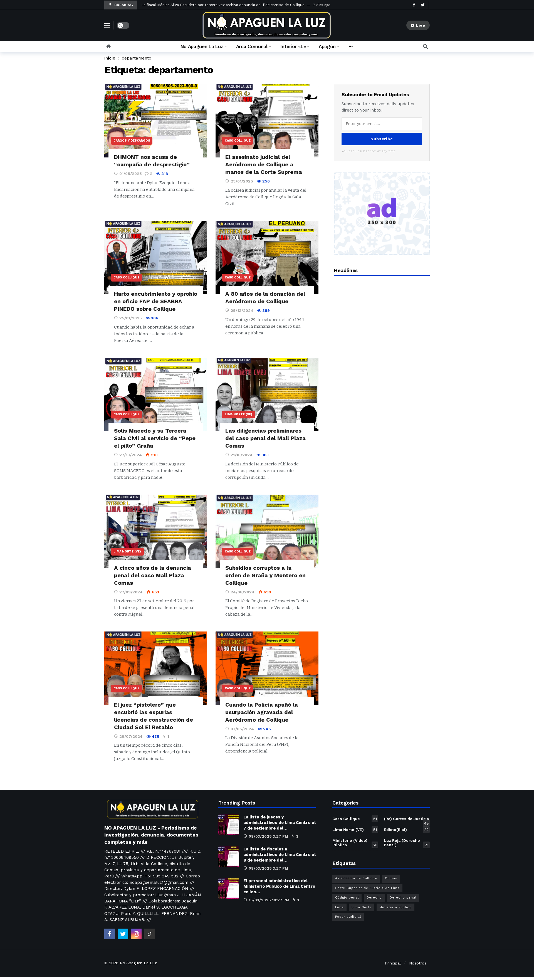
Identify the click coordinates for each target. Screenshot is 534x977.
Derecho (374, 897)
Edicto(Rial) (406, 829)
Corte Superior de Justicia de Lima (367, 888)
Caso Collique (237, 140)
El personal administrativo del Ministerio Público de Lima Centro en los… (279, 886)
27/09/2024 (131, 592)
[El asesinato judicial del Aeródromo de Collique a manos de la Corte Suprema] (267, 121)
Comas (391, 878)
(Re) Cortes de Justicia (406, 819)
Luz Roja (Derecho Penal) (406, 842)
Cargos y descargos (131, 140)
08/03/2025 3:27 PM (268, 836)
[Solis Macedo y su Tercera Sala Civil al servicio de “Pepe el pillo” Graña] (155, 394)
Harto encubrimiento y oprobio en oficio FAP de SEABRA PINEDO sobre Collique (155, 301)
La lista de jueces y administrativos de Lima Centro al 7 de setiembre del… (279, 823)
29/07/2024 (131, 736)
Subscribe (381, 139)
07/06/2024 (242, 729)
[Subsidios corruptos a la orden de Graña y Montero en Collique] (267, 531)
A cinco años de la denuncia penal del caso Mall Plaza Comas (152, 575)
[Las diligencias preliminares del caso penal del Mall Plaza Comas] (267, 394)
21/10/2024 (242, 455)
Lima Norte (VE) (238, 414)
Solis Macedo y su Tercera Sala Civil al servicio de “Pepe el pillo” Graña (155, 438)
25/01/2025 (242, 181)
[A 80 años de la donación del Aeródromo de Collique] (267, 258)
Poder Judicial (348, 917)
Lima (339, 907)
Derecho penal (403, 897)
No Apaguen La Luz (138, 963)
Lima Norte (362, 907)
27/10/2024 (130, 455)
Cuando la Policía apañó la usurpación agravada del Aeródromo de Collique (261, 712)
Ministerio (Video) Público (354, 842)
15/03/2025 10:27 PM (269, 900)
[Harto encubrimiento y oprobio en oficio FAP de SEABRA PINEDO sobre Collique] (155, 258)
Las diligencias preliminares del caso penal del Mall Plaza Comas (265, 438)
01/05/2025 (130, 173)
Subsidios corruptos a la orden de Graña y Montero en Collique (265, 575)
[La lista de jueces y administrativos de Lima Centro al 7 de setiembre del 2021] (228, 824)
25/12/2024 (242, 310)
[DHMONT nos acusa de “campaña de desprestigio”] (155, 121)
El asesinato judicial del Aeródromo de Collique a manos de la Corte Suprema (263, 164)
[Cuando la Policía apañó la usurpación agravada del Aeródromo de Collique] (267, 668)
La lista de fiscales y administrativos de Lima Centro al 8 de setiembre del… (279, 855)
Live (420, 25)
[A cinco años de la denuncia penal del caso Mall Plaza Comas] (155, 531)
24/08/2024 (242, 592)
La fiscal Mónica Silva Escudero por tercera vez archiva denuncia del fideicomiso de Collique (223, 5)
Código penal (347, 897)
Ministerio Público (395, 907)
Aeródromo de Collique (356, 878)
